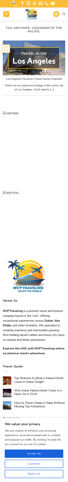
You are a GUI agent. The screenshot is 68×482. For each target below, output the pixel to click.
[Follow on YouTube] (53, 4)
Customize (34, 463)
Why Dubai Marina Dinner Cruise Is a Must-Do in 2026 (38, 392)
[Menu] (6, 14)
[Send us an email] (40, 4)
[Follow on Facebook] (22, 4)
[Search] (63, 14)
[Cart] (56, 14)
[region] (34, 450)
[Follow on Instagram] (28, 4)
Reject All (34, 474)
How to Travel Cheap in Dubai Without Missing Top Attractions (39, 404)
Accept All (34, 453)
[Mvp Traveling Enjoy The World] (31, 14)
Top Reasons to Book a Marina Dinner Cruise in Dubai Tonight (39, 380)
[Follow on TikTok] (34, 4)
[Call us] (47, 4)
